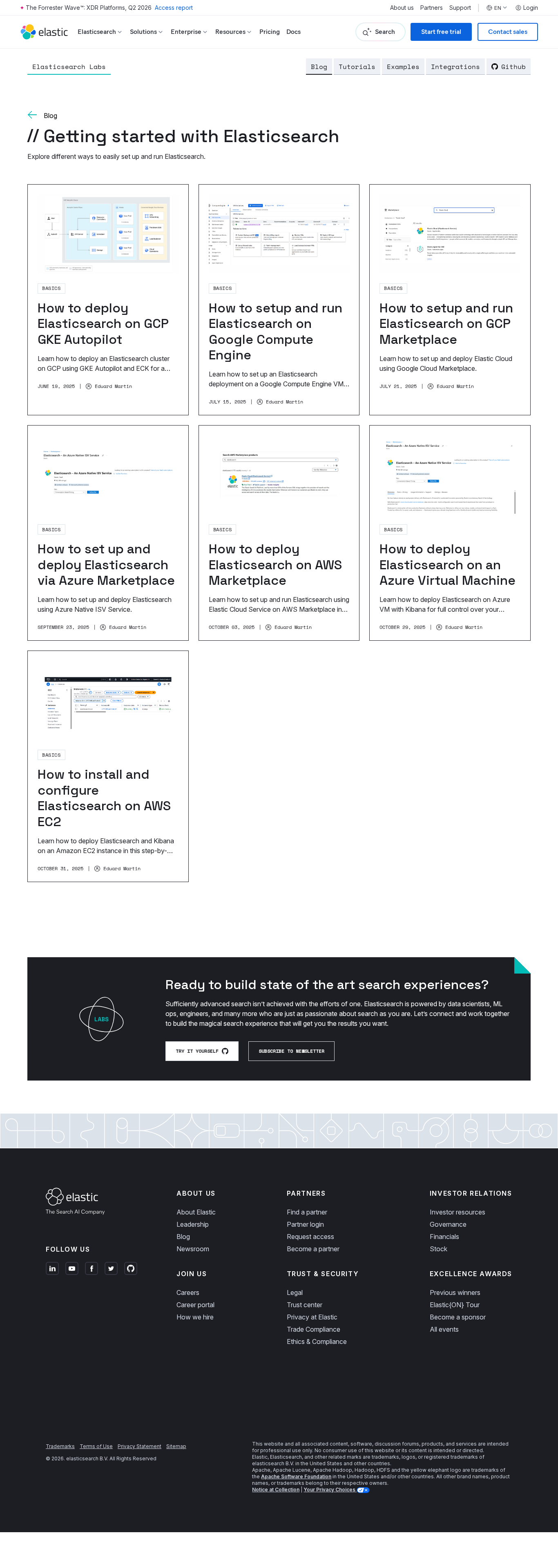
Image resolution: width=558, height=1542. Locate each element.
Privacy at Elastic (312, 1317)
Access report (174, 7)
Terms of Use (96, 1446)
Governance (448, 1224)
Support (460, 8)
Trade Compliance (313, 1329)
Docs (293, 32)
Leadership (192, 1224)
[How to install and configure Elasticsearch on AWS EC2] (108, 766)
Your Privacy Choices (330, 1489)
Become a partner (313, 1249)
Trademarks (60, 1446)
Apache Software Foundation (296, 1476)
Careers (187, 1292)
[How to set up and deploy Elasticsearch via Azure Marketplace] (108, 533)
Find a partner (307, 1212)
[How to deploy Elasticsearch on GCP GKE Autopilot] (108, 300)
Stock (438, 1249)
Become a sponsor (458, 1317)
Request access (310, 1236)
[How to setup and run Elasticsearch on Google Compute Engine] (279, 300)
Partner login (305, 1224)
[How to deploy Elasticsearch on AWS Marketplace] (279, 533)
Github (513, 66)
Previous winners (455, 1292)
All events (444, 1329)
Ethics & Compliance (317, 1341)
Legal (295, 1292)
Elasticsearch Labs (69, 66)
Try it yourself (197, 1050)
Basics (51, 288)
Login (530, 7)
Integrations (455, 66)
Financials (444, 1236)
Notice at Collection (275, 1489)
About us (402, 8)
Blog (319, 66)
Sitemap (176, 1446)
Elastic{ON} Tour (455, 1305)
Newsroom (192, 1249)
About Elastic (196, 1212)
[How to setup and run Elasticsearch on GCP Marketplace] (450, 300)
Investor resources (457, 1212)
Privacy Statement (139, 1446)
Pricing (269, 32)
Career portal (195, 1305)
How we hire (195, 1317)
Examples (403, 66)
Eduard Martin (113, 386)
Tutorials (357, 66)
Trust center (304, 1305)
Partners (431, 8)
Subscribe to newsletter (291, 1050)
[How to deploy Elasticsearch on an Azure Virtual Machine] (450, 533)
